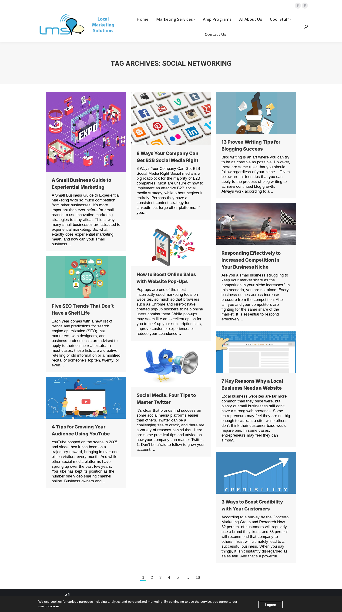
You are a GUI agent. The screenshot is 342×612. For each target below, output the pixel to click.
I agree (270, 604)
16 (198, 577)
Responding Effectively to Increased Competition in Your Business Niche (251, 260)
